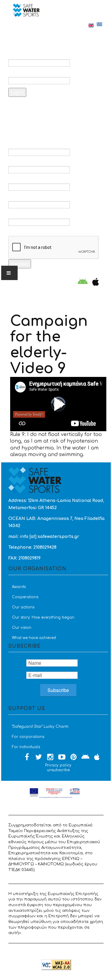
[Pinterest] (73, 757)
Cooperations (25, 597)
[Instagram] (50, 757)
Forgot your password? (44, 107)
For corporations (28, 737)
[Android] (83, 282)
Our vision (21, 627)
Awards (19, 587)
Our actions (23, 607)
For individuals (26, 747)
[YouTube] (62, 757)
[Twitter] (38, 757)
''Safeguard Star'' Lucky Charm (40, 726)
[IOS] (94, 282)
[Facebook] (27, 757)
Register (20, 263)
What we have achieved (34, 638)
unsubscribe (58, 770)
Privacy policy (58, 765)
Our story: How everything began (43, 617)
